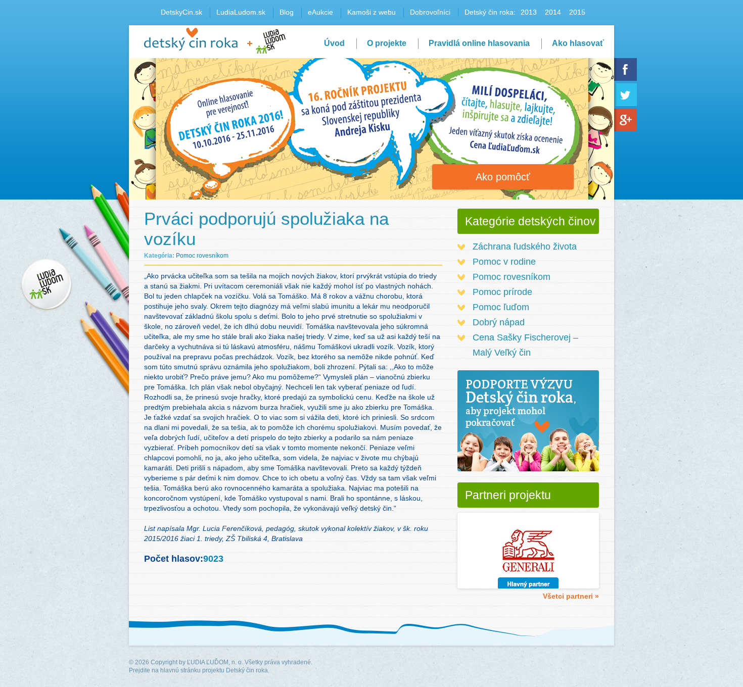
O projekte (386, 43)
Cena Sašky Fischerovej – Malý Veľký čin (525, 345)
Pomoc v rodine (504, 262)
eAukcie (320, 12)
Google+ (625, 120)
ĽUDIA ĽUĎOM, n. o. (215, 662)
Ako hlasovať (578, 43)
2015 (577, 12)
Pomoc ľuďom (501, 307)
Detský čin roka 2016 (191, 39)
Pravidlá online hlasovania (479, 43)
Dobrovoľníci (430, 12)
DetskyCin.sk (181, 12)
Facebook (625, 69)
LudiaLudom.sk (240, 12)
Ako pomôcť (503, 176)
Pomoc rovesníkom (202, 255)
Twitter (625, 94)
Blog (287, 12)
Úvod (334, 43)
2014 (553, 12)
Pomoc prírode (502, 292)
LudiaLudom (271, 41)
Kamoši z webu (371, 12)
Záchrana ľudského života (525, 246)
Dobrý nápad (499, 322)
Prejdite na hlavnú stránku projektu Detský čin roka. (199, 670)
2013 (529, 12)
